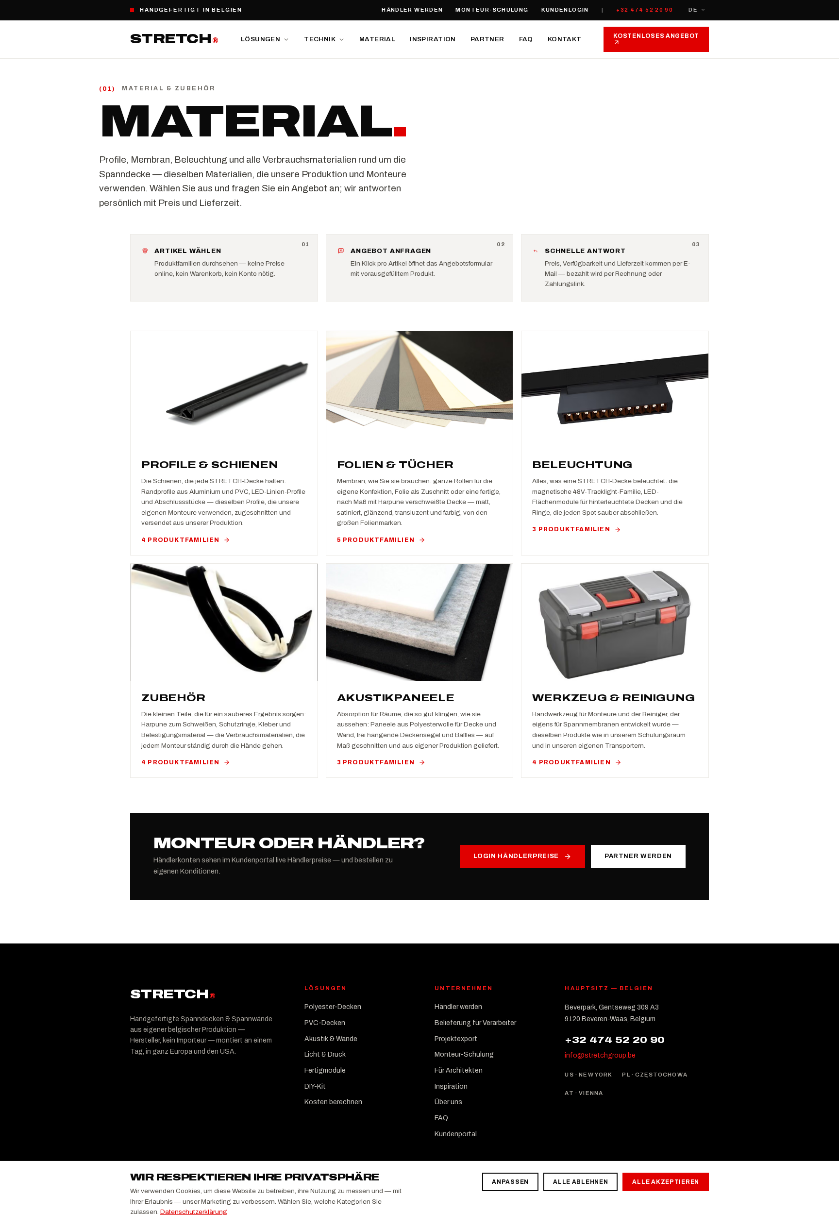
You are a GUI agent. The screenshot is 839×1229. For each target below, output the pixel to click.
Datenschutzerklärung (193, 1211)
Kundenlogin (565, 10)
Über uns (448, 1102)
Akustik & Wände (330, 1039)
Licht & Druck (325, 1054)
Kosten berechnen (333, 1102)
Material (377, 39)
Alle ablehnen (580, 1181)
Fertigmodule (325, 1070)
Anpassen (510, 1181)
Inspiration (432, 39)
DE (693, 10)
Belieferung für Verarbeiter (475, 1023)
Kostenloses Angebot (656, 36)
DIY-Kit (315, 1086)
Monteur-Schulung (491, 10)
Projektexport (456, 1039)
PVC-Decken (324, 1023)
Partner (487, 39)
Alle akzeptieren (665, 1181)
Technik (320, 39)
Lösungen (260, 39)
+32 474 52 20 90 (644, 10)
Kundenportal (456, 1134)
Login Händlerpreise (516, 856)
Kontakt (565, 39)
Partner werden (638, 856)
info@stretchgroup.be (600, 1055)
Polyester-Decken (332, 1006)
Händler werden (412, 10)
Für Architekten (459, 1070)
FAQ (526, 39)
